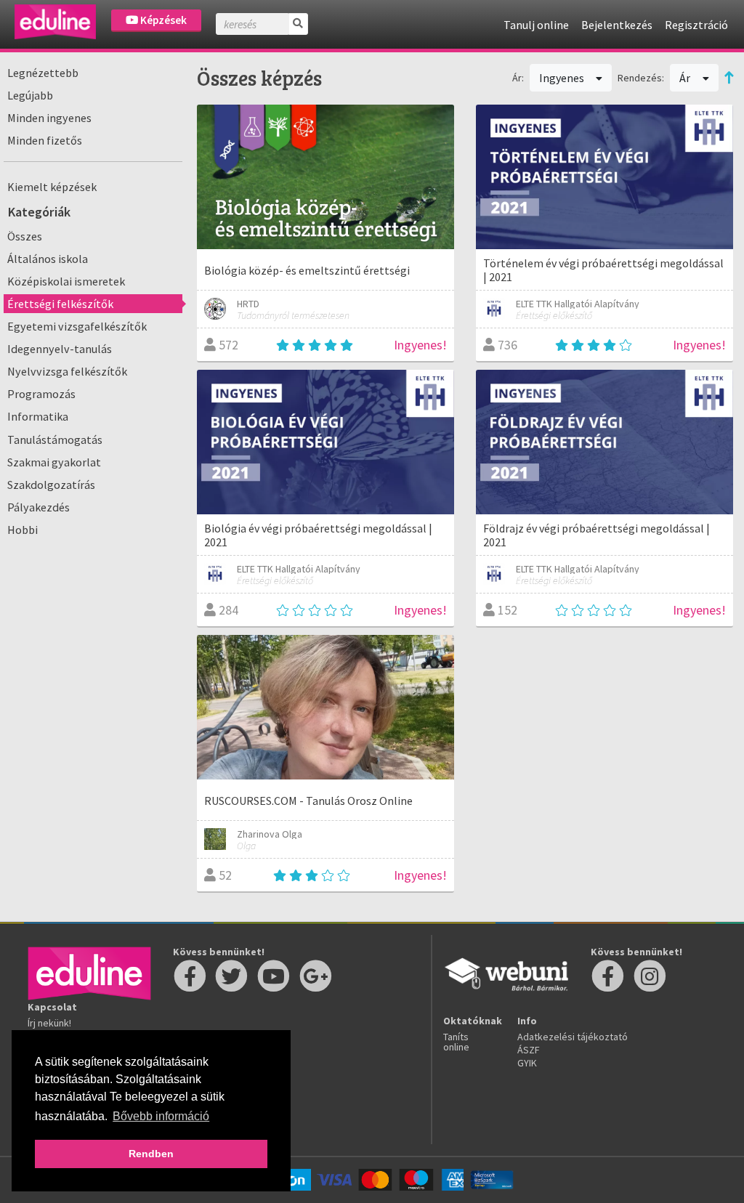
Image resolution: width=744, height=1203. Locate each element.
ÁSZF (528, 1049)
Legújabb (30, 95)
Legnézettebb (42, 72)
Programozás (41, 393)
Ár (685, 77)
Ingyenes (562, 77)
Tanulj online (536, 24)
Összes (24, 236)
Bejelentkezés (616, 24)
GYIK (527, 1062)
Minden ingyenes (49, 117)
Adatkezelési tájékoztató (572, 1036)
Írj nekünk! (49, 1022)
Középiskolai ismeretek (66, 281)
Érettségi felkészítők (60, 303)
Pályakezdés (38, 507)
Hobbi (22, 529)
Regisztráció (696, 24)
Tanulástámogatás (54, 439)
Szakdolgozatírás (51, 484)
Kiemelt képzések (52, 186)
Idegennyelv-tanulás (59, 348)
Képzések (162, 20)
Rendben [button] (151, 1153)
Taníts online (456, 1041)
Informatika (37, 416)
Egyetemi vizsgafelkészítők (77, 326)
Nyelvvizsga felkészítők (67, 371)
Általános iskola (47, 258)
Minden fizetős (44, 140)
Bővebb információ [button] (161, 1116)
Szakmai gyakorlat (54, 462)
